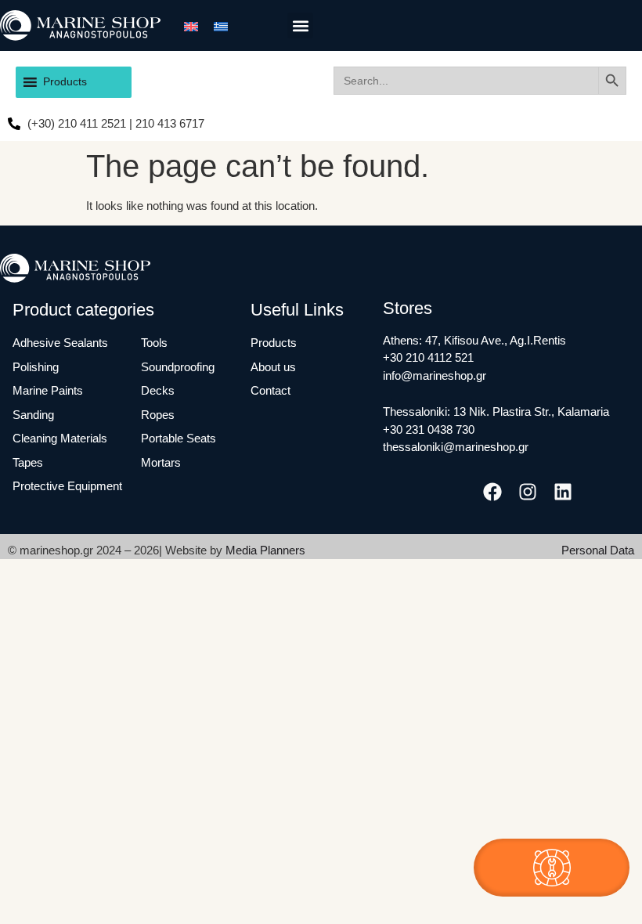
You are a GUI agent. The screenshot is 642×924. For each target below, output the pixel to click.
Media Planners (265, 550)
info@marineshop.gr (434, 375)
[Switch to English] (191, 25)
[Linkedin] (563, 492)
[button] (300, 25)
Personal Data (597, 550)
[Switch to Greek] (221, 25)
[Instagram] (528, 492)
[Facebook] (492, 492)
